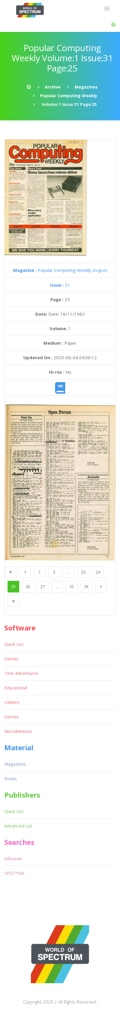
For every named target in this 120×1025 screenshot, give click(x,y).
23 (83, 572)
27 (42, 586)
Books (10, 778)
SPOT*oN (14, 873)
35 (71, 586)
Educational (15, 687)
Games (11, 658)
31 (60, 285)
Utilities (12, 702)
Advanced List (18, 826)
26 (28, 586)
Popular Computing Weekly (68, 95)
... (69, 572)
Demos (11, 717)
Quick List (14, 644)
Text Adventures (21, 673)
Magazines (86, 87)
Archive (53, 87)
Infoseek (13, 858)
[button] (113, 25)
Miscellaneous (18, 731)
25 (13, 586)
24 (98, 572)
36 (86, 586)
